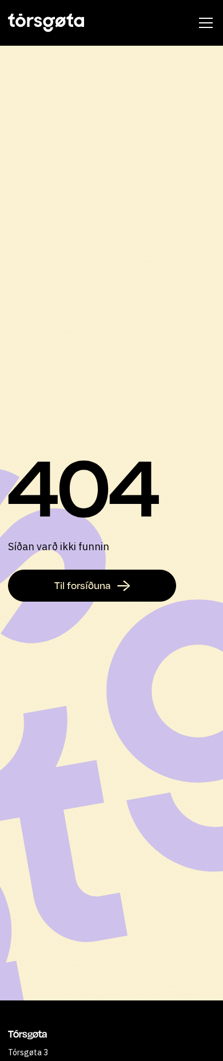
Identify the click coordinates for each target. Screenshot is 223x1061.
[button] (203, 23)
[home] (46, 23)
